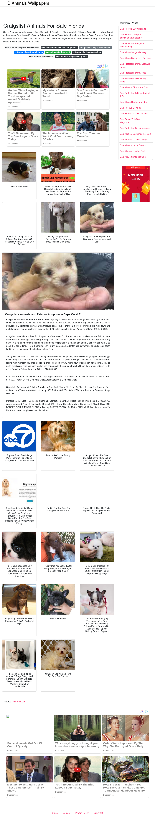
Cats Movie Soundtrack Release (135, 57)
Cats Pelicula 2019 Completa (134, 113)
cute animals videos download (87, 52)
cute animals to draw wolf (41, 56)
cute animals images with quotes (71, 56)
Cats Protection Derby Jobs (133, 72)
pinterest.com (19, 701)
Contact (66, 812)
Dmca (55, 812)
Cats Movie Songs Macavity (133, 52)
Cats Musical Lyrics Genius (133, 145)
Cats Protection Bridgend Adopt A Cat (135, 95)
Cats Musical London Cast (132, 151)
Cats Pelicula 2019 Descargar (134, 139)
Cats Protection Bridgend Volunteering (132, 45)
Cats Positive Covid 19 (130, 107)
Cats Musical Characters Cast (134, 87)
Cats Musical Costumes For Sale (135, 133)
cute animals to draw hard (58, 52)
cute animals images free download (22, 47)
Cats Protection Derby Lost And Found (135, 65)
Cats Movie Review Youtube (133, 101)
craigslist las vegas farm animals (95, 47)
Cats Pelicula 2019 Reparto (133, 28)
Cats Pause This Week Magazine (131, 121)
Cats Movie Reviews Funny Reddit (133, 80)
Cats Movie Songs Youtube (133, 156)
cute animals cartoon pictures (29, 52)
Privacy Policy (82, 812)
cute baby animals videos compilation (59, 47)
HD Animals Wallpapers (26, 3)
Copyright (98, 812)
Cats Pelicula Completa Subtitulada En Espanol (131, 36)
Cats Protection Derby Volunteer (135, 128)
